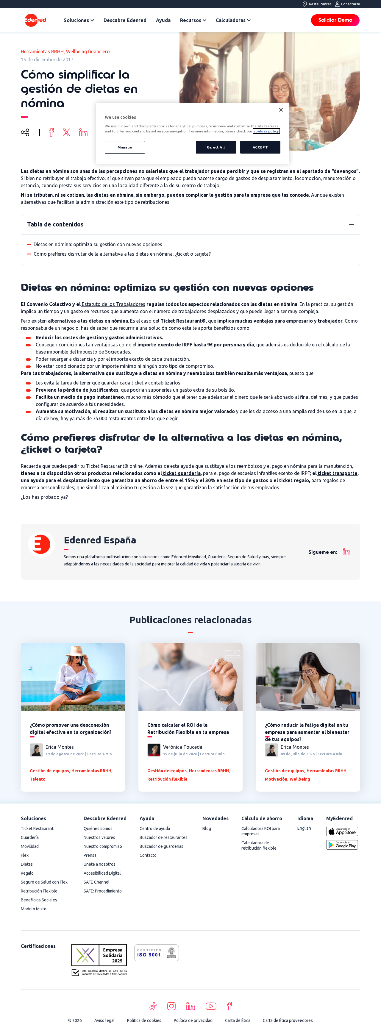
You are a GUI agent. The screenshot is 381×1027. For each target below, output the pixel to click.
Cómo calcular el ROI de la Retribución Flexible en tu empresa (188, 728)
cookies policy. (266, 131)
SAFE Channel (97, 882)
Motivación (276, 779)
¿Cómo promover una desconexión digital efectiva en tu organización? (71, 728)
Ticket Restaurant (37, 828)
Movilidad (30, 846)
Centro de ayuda (155, 828)
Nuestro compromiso (103, 846)
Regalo (27, 873)
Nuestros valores (99, 837)
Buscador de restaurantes (164, 837)
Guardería (30, 837)
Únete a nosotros (99, 864)
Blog (206, 828)
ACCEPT (260, 147)
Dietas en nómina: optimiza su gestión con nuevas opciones (98, 244)
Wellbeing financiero (88, 51)
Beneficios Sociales (39, 900)
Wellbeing (300, 779)
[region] (192, 133)
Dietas (27, 864)
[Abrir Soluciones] (92, 20)
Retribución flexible (167, 779)
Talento (38, 779)
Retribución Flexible (39, 891)
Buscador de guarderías (161, 846)
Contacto (148, 855)
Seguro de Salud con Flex (44, 882)
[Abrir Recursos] (204, 20)
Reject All (216, 147)
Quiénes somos (98, 828)
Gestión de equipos (49, 770)
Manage (125, 147)
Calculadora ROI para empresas (260, 831)
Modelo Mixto (33, 908)
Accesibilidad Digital (102, 873)
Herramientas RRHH (42, 51)
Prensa (90, 855)
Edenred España (100, 539)
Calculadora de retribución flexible (259, 845)
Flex (25, 855)
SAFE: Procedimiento (103, 891)
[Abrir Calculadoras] (249, 20)
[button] (351, 224)
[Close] (281, 109)
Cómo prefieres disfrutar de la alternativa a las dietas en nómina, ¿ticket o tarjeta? (122, 254)
